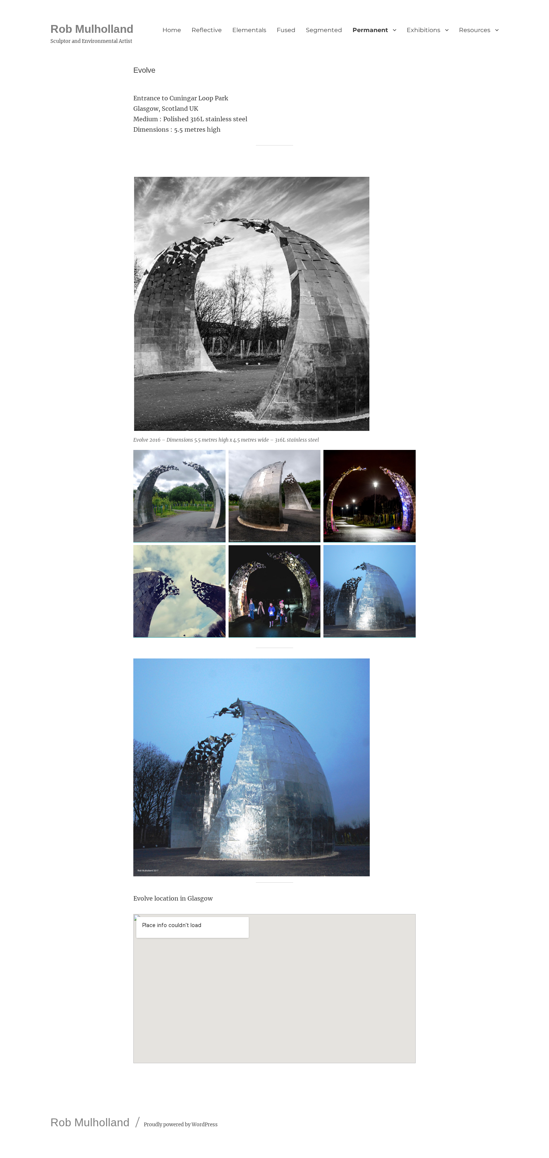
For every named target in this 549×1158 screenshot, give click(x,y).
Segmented (324, 30)
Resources (474, 30)
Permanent (370, 30)
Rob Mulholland (91, 29)
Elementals (249, 30)
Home (171, 30)
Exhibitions (423, 30)
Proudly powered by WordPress (181, 1124)
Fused (286, 30)
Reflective (207, 30)
